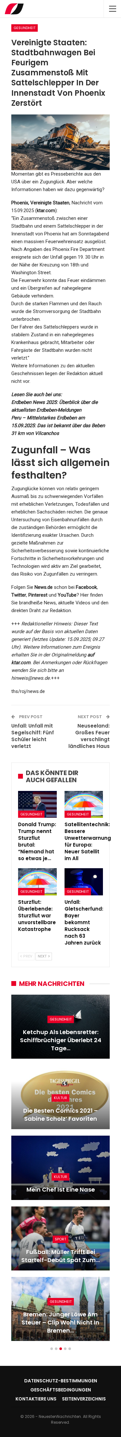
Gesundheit (24, 27)
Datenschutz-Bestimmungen (60, 1381)
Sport (60, 1239)
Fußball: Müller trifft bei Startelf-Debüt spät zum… (60, 1256)
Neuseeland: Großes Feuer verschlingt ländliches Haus (89, 736)
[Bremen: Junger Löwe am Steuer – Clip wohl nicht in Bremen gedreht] (60, 1309)
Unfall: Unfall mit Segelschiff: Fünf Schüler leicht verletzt (32, 736)
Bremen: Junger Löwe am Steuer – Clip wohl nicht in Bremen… (60, 1322)
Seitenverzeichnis (84, 1399)
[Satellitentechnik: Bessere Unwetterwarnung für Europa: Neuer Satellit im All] (84, 804)
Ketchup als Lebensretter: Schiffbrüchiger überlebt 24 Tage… (60, 1040)
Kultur (60, 1097)
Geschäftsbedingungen (60, 1390)
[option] (60, 1171)
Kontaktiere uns (35, 1399)
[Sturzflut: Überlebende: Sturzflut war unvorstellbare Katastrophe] (37, 881)
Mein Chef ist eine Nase (60, 1189)
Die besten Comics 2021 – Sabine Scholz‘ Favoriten (60, 1115)
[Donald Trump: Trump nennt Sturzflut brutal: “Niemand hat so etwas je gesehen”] (37, 804)
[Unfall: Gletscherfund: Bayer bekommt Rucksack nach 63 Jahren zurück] (84, 881)
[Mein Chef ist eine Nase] (60, 1168)
